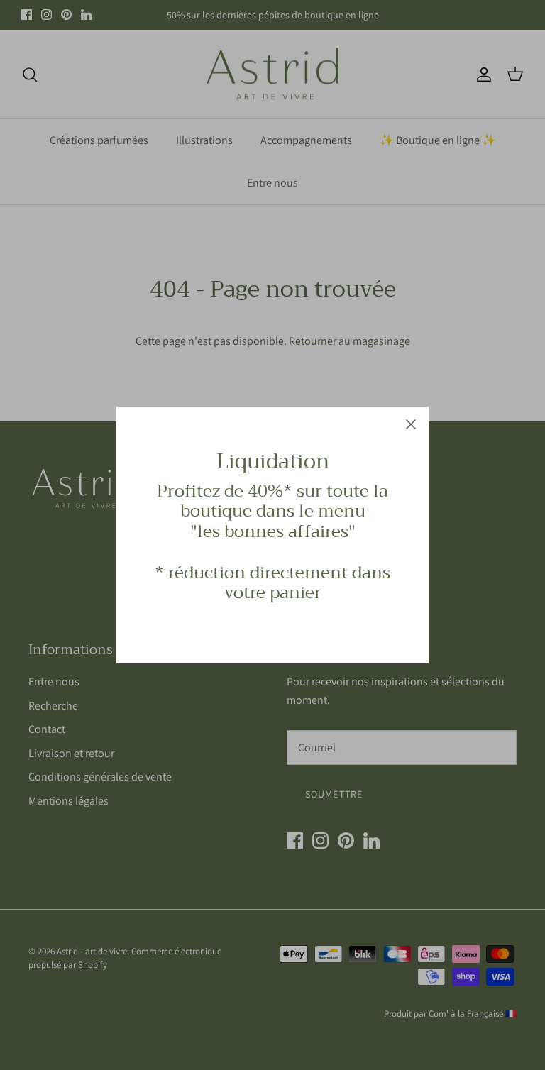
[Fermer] (410, 424)
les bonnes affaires (272, 531)
